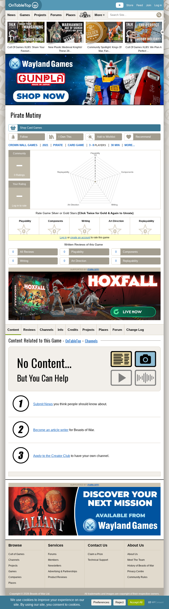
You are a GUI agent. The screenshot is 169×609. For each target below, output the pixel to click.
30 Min (115, 145)
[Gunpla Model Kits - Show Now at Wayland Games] (84, 79)
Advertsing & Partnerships (62, 571)
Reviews (29, 329)
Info (60, 329)
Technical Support (98, 559)
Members (53, 559)
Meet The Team (136, 559)
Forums (56, 15)
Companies (14, 577)
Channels (46, 329)
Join (148, 5)
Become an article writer (50, 430)
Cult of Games (16, 554)
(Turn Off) (93, 269)
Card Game (76, 145)
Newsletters (54, 565)
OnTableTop (73, 341)
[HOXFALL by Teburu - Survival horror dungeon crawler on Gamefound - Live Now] (84, 319)
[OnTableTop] (23, 5)
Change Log (135, 329)
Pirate (58, 145)
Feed (139, 5)
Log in (158, 5)
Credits (73, 329)
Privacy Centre (135, 571)
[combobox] (135, 15)
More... (129, 145)
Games (25, 15)
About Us (132, 554)
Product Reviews (57, 577)
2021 (45, 145)
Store (129, 5)
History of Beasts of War (140, 565)
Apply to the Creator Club (51, 456)
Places (70, 15)
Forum (117, 329)
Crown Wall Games (23, 145)
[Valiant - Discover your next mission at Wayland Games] (84, 534)
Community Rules (137, 577)
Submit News (43, 404)
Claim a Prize (95, 554)
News (11, 15)
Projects (40, 15)
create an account (80, 237)
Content (13, 329)
